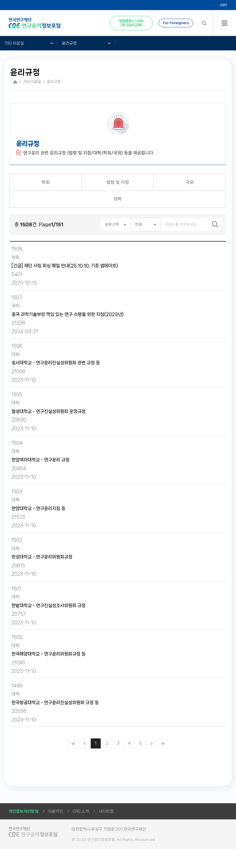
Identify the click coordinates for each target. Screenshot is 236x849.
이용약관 (55, 811)
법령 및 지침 (117, 182)
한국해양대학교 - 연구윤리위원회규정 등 (48, 653)
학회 (46, 182)
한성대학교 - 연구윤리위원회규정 (42, 556)
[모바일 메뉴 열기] (224, 23)
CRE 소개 (81, 811)
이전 (84, 743)
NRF (223, 5)
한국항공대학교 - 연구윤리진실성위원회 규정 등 (55, 702)
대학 (118, 199)
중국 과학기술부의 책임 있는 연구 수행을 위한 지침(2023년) (68, 314)
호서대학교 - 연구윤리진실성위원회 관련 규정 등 (56, 362)
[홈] (15, 82)
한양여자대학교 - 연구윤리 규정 (40, 459)
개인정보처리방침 (24, 811)
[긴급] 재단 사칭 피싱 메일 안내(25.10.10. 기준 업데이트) (65, 265)
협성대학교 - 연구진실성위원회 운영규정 (48, 411)
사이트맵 (105, 811)
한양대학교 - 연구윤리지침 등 (38, 508)
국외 (190, 182)
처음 (73, 743)
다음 (152, 743)
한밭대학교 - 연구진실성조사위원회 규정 (48, 605)
